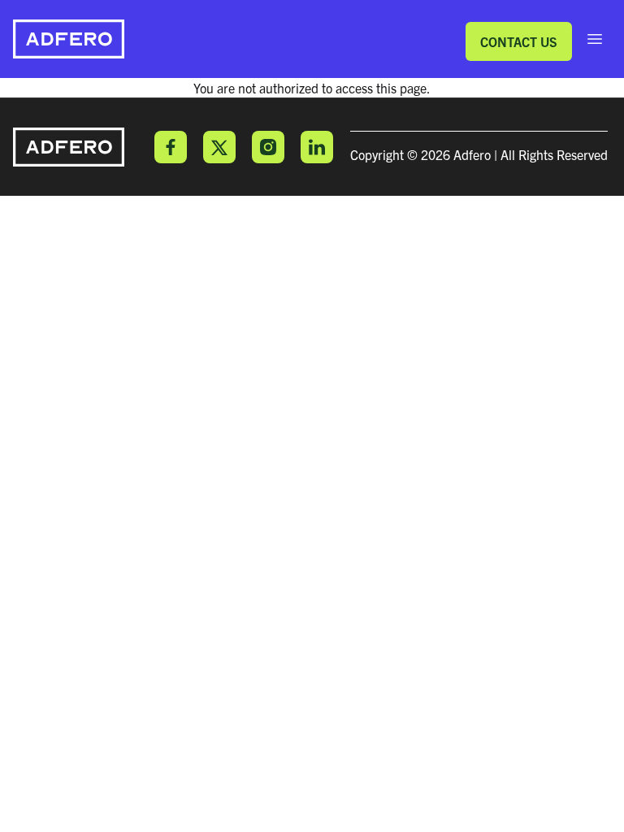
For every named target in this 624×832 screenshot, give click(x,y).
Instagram (268, 147)
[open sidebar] (594, 39)
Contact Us (518, 41)
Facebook (170, 147)
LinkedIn (317, 147)
